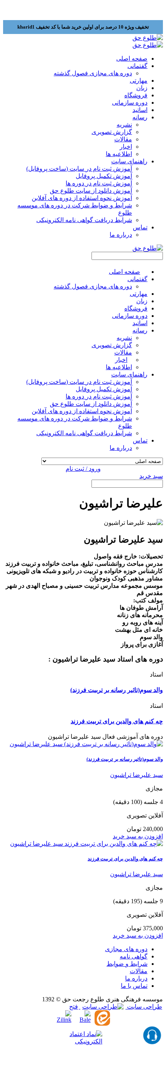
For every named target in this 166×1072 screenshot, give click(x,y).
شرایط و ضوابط (127, 963)
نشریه (124, 124)
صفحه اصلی (131, 58)
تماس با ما (134, 985)
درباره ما (121, 234)
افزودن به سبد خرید (138, 836)
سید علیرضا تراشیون (136, 775)
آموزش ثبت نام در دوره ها (99, 183)
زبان (141, 88)
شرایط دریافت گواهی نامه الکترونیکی (84, 220)
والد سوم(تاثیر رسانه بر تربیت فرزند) (116, 690)
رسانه (139, 330)
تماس (140, 440)
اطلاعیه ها (119, 154)
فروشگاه (135, 95)
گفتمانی (137, 279)
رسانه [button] (139, 117)
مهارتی (138, 80)
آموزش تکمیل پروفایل (104, 176)
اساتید (139, 110)
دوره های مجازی (126, 949)
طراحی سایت (143, 1006)
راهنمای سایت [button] (129, 161)
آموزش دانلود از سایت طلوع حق (91, 190)
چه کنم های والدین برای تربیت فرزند (117, 721)
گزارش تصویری (111, 132)
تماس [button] (140, 227)
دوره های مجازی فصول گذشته (93, 73)
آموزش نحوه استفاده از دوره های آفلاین (82, 198)
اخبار (126, 146)
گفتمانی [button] (137, 66)
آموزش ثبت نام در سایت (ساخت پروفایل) (79, 168)
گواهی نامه (133, 956)
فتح (73, 1006)
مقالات (123, 139)
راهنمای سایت (129, 374)
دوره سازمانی (129, 102)
